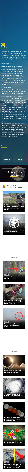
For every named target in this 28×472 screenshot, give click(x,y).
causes (6, 79)
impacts (13, 79)
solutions (4, 82)
